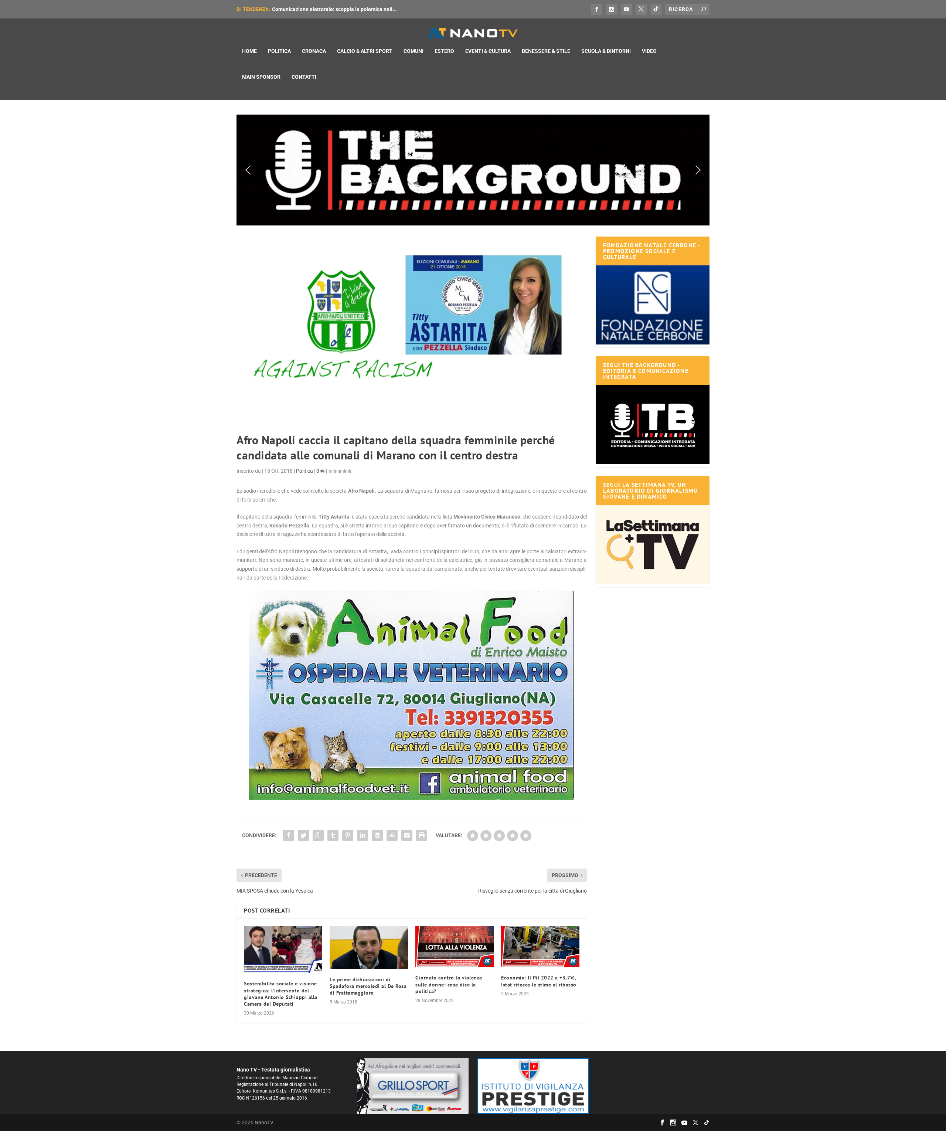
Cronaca (314, 51)
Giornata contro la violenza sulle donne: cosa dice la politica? (448, 984)
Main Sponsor (261, 77)
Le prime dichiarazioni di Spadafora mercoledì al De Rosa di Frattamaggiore (368, 986)
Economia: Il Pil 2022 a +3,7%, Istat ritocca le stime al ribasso (538, 981)
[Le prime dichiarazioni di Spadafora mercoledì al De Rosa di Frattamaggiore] (369, 947)
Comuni (413, 51)
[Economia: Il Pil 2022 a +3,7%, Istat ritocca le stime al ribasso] (540, 946)
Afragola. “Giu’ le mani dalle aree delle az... (323, 9)
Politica (279, 51)
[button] (473, 170)
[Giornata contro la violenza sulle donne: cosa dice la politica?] (454, 946)
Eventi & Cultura (488, 51)
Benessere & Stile (546, 51)
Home (249, 51)
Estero (444, 51)
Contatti (304, 77)
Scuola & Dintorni (606, 51)
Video (649, 51)
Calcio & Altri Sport (364, 51)
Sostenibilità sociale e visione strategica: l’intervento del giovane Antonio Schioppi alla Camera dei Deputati (280, 993)
